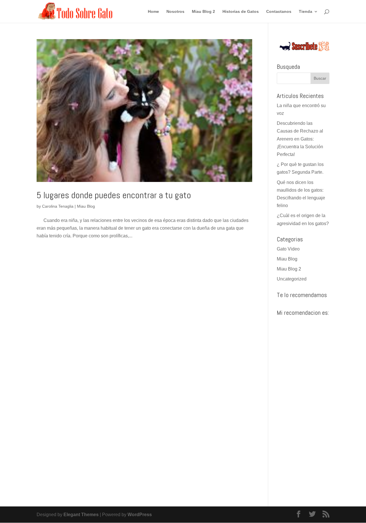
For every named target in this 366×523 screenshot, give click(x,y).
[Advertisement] (303, 404)
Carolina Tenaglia (57, 206)
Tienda (305, 11)
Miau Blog (86, 206)
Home (153, 11)
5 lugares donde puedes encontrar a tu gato (114, 195)
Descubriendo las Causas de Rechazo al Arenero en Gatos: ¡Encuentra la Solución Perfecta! (300, 139)
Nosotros (175, 11)
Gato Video (288, 249)
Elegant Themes (81, 514)
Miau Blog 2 (203, 11)
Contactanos (278, 11)
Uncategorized (292, 278)
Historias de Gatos (240, 11)
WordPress (140, 514)
